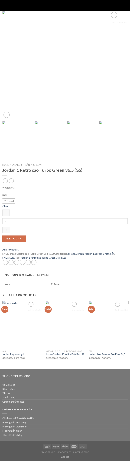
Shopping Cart (81, 452)
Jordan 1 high (102, 253)
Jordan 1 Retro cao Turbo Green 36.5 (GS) (43, 257)
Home (5, 165)
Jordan (37, 165)
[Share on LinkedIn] (33, 262)
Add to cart (14, 238)
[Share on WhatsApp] (5, 262)
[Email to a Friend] (22, 262)
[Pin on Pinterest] (28, 262)
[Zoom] (6, 115)
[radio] (8, 201)
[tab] (19, 275)
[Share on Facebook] (11, 262)
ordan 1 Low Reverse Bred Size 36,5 (107, 354)
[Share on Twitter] (16, 262)
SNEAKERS (17, 165)
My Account (48, 452)
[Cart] (126, 5)
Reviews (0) (42, 275)
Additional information (19, 275)
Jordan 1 (89, 253)
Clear (5, 205)
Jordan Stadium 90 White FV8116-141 (65, 354)
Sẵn (28, 165)
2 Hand (71, 253)
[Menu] (4, 5)
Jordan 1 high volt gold (13, 354)
